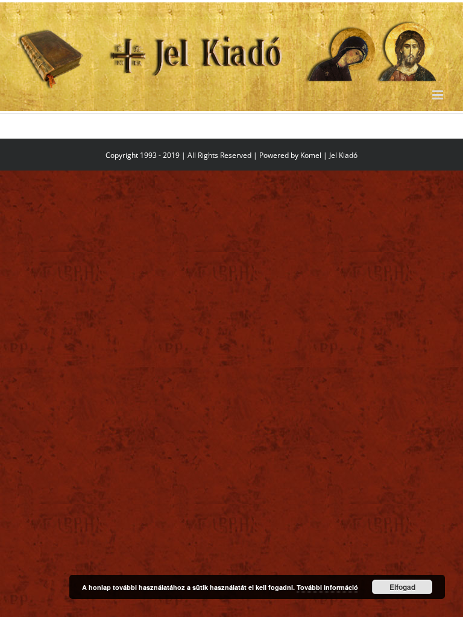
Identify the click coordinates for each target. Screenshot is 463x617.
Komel (310, 155)
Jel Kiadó (343, 155)
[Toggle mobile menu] (438, 95)
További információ (327, 587)
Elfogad (402, 586)
